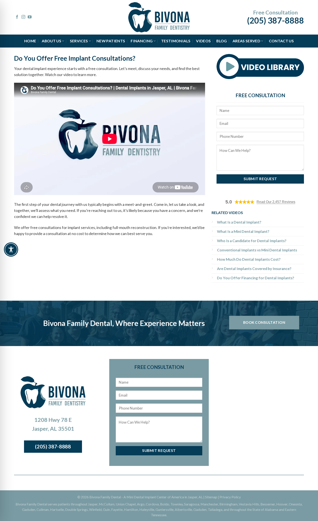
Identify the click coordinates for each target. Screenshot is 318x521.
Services (79, 41)
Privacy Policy (230, 497)
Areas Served (246, 41)
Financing (142, 41)
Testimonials (175, 41)
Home (30, 41)
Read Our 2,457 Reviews (276, 202)
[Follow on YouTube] (30, 17)
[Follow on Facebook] (17, 17)
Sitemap (211, 497)
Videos (203, 41)
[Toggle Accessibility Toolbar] (11, 249)
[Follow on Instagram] (23, 17)
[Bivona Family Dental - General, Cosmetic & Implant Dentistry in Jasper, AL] (159, 17)
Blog (221, 41)
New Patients (110, 41)
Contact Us (281, 41)
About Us (51, 41)
